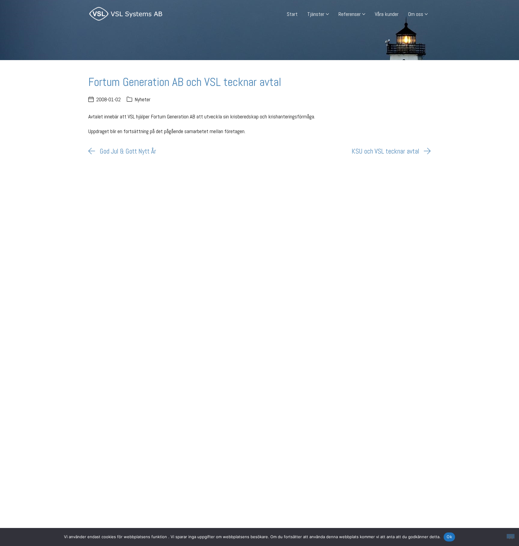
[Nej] (510, 536)
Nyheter (142, 99)
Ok (449, 536)
